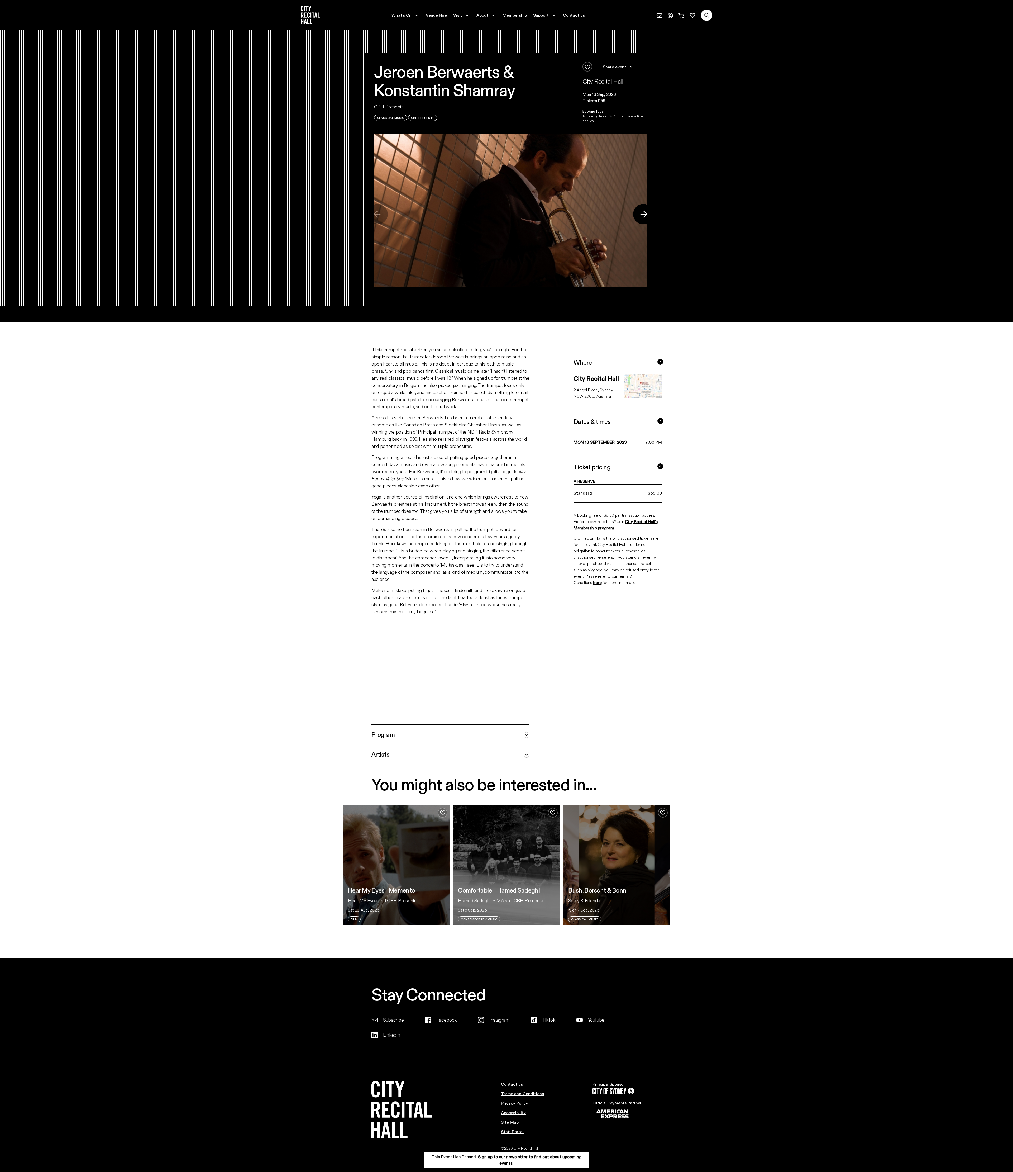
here (597, 582)
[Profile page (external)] (670, 15)
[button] (614, 94)
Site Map (510, 1121)
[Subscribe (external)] (659, 15)
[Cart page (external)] (681, 15)
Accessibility (513, 1112)
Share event (614, 66)
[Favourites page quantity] (692, 15)
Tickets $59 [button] (593, 100)
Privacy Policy (514, 1102)
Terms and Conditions (522, 1093)
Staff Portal (512, 1131)
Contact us (512, 1083)
